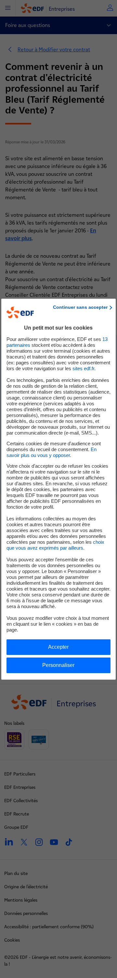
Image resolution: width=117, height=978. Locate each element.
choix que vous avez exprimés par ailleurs (55, 545)
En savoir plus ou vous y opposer (51, 452)
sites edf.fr (83, 368)
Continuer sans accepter (80, 307)
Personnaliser (58, 665)
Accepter (58, 647)
